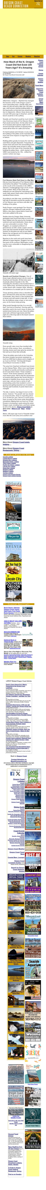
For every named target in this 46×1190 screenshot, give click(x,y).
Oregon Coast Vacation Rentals (12, 474)
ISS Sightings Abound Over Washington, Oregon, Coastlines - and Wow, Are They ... (18, 696)
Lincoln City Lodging (9, 466)
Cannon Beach (16, 918)
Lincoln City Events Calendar (16, 841)
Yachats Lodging (8, 473)
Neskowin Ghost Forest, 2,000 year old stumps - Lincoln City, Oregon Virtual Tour (18, 705)
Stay (7, 56)
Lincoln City (14, 977)
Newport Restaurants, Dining (17, 822)
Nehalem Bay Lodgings (10, 460)
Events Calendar (40, 74)
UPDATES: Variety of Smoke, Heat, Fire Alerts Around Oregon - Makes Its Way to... (18, 731)
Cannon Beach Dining (18, 810)
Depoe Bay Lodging (9, 468)
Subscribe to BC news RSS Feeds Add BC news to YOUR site (16, 1123)
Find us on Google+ (15, 1174)
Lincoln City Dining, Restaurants (16, 819)
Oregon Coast (22, 756)
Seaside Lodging (8, 457)
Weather (28, 56)
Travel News (39, 85)
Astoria (22, 834)
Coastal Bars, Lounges (16, 857)
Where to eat (16, 408)
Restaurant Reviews (19, 827)
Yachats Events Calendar (17, 845)
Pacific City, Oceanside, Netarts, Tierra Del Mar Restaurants (16, 815)
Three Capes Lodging (9, 463)
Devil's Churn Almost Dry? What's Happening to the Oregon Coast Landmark (16, 686)
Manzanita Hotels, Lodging (11, 462)
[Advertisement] (23, 31)
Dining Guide (19, 807)
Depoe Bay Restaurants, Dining (16, 820)
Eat (13, 56)
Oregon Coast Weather (40, 80)
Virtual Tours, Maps (41, 100)
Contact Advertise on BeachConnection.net (19, 760)
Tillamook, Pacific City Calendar (16, 840)
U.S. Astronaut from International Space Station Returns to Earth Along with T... (18, 747)
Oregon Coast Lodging (40, 62)
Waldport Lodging (8, 471)
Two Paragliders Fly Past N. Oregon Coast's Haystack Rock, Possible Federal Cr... (18, 715)
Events (20, 56)
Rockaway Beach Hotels (18, 788)
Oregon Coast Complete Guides (16, 862)
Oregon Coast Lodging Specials (12, 476)
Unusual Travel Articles (13, 1135)
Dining (41, 70)
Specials (40, 66)
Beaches (37, 56)
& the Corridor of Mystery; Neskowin (16, 978)
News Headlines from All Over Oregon (15, 1147)
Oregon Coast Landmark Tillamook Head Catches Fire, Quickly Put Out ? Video (18, 739)
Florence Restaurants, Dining (16, 826)
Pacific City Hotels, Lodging (11, 465)
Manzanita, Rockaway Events (16, 838)
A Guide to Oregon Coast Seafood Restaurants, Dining (14, 1169)
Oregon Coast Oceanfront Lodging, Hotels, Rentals (15, 1162)
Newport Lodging (8, 469)
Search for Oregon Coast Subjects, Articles (39, 92)
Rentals (41, 65)
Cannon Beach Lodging (10, 458)
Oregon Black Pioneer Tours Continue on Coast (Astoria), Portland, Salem (18, 723)
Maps (23, 408)
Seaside (22, 783)
